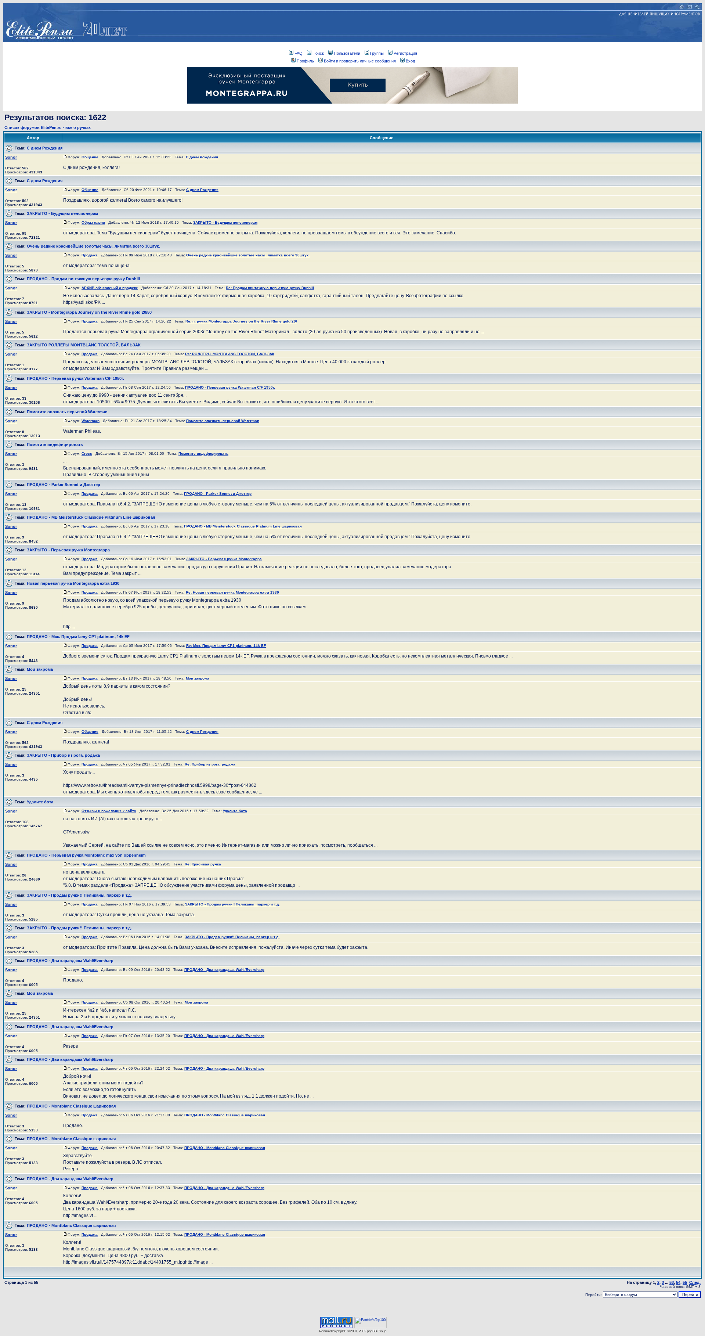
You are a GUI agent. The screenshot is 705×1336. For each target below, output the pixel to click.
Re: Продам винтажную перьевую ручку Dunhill (270, 288)
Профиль (305, 61)
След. (695, 1282)
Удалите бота (40, 802)
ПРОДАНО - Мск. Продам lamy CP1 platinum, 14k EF (78, 636)
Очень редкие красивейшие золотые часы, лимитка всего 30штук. (93, 246)
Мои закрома (40, 669)
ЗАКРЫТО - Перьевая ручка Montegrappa (68, 550)
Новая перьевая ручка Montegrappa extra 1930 (73, 583)
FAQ (298, 53)
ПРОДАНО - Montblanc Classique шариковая (71, 1106)
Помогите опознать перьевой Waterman (67, 412)
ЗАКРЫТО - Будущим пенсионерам (62, 213)
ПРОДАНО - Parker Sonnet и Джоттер (63, 484)
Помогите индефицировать (55, 444)
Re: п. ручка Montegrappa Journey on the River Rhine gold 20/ (241, 321)
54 (678, 1282)
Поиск (318, 53)
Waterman (91, 421)
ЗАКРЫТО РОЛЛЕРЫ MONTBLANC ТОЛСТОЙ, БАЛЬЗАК (84, 345)
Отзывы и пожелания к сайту (109, 811)
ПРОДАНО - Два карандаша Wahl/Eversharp (70, 960)
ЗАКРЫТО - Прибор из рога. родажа (63, 755)
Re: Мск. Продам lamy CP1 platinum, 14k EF (226, 646)
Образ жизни (93, 222)
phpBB (341, 1331)
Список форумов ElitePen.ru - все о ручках (47, 127)
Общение (90, 157)
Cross (87, 453)
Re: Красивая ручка (203, 864)
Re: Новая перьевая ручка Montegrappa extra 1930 (232, 592)
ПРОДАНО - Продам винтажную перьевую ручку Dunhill (83, 279)
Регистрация (405, 53)
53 (671, 1282)
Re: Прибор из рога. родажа (210, 764)
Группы (377, 53)
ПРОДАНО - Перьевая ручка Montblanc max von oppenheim (86, 855)
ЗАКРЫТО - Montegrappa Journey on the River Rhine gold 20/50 (89, 312)
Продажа (90, 255)
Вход (410, 61)
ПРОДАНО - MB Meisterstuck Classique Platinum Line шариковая (91, 517)
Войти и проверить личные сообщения (360, 61)
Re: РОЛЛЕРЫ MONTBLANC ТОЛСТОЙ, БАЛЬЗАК (229, 354)
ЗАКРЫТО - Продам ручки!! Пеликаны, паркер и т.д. (79, 895)
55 (685, 1282)
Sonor (11, 157)
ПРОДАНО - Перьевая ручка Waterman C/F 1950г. (75, 378)
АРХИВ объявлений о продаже (110, 288)
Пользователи (347, 53)
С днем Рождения (44, 148)
